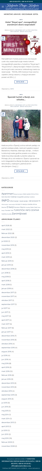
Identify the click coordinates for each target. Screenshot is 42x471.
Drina (33, 194)
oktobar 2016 (7, 344)
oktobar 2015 (7, 391)
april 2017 (5, 320)
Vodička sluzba (7, 214)
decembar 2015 (8, 383)
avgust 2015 (6, 399)
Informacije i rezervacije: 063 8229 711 (12, 204)
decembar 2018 (8, 269)
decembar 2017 (8, 292)
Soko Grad (33, 207)
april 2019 (5, 253)
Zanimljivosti (19, 213)
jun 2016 (5, 359)
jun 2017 (5, 312)
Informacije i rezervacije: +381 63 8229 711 (25, 201)
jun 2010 (5, 434)
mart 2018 (6, 285)
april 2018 (5, 281)
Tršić (11, 210)
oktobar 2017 (7, 300)
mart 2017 (5, 324)
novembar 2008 (8, 446)
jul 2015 (4, 403)
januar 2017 (6, 332)
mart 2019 (6, 257)
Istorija (24, 204)
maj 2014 (5, 415)
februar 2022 (7, 233)
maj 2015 (5, 411)
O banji (10, 207)
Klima (35, 204)
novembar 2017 (8, 296)
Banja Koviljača (18, 194)
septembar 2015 (8, 395)
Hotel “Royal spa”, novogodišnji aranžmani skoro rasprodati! (21, 23)
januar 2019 (6, 265)
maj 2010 (5, 438)
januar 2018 (6, 288)
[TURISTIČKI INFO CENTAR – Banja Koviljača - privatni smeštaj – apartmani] (22, 6)
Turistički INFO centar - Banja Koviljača (23, 30)
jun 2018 (5, 273)
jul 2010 (5, 430)
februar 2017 (6, 328)
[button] (3, 6)
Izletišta (30, 204)
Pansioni (17, 207)
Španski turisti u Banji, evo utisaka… (21, 98)
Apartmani (8, 193)
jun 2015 (5, 407)
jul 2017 (4, 308)
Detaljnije (21, 82)
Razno (22, 207)
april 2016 (5, 367)
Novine (4, 207)
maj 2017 (5, 316)
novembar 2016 (8, 340)
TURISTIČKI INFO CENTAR (26, 210)
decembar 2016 (8, 336)
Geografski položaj (23, 197)
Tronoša (7, 210)
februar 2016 (7, 375)
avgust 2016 (6, 352)
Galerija (14, 197)
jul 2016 (5, 355)
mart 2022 (6, 229)
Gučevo (32, 197)
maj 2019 (5, 249)
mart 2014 (6, 419)
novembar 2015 (8, 387)
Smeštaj (27, 207)
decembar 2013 (8, 422)
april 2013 (5, 426)
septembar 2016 (8, 348)
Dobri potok (27, 194)
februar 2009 (7, 442)
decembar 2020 (8, 237)
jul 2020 (5, 241)
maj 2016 (5, 363)
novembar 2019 (8, 245)
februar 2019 (7, 261)
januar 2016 (6, 379)
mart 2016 (6, 371)
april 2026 (5, 225)
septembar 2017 (8, 304)
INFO (21, 19)
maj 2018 (5, 277)
